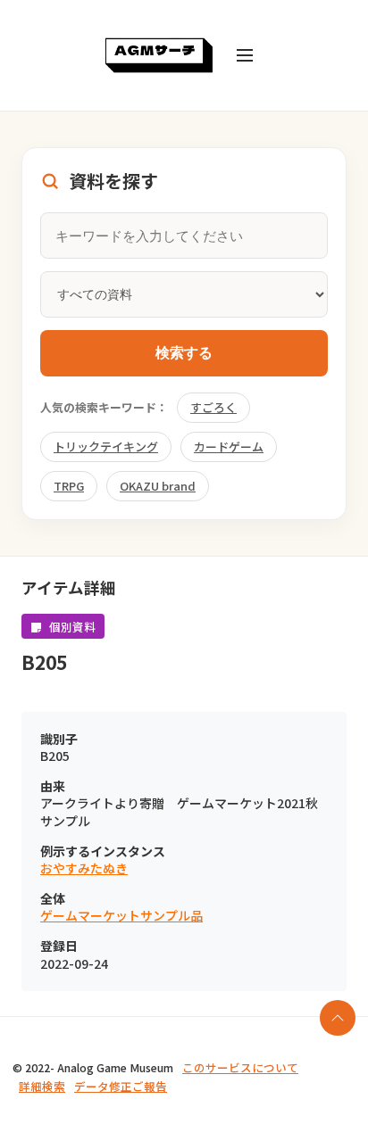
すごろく (213, 407)
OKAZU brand (158, 485)
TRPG (69, 485)
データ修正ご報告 (120, 1086)
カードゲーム (228, 446)
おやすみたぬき (84, 868)
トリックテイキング (106, 446)
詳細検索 (42, 1086)
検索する (184, 352)
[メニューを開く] (245, 55)
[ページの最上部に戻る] (337, 1018)
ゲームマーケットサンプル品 (121, 915)
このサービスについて (240, 1067)
